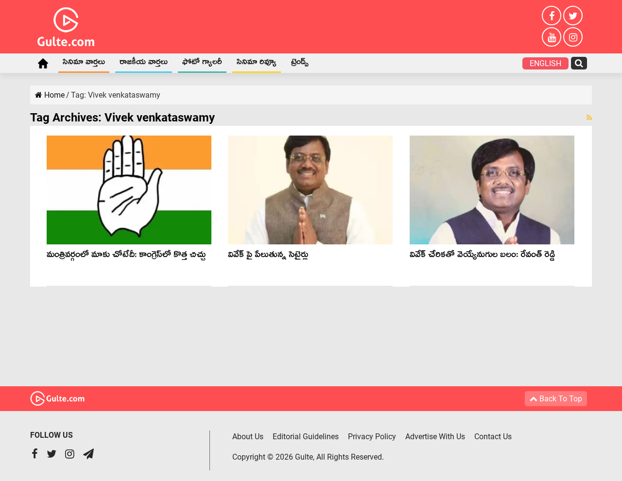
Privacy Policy (372, 436)
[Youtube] (551, 37)
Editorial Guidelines (306, 436)
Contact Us (493, 436)
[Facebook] (551, 15)
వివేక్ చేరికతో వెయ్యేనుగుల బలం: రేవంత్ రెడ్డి (482, 256)
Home (42, 63)
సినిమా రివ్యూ (256, 63)
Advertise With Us (435, 436)
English (545, 63)
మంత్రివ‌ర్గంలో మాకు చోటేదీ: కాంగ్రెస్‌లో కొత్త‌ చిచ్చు (126, 256)
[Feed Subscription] (589, 117)
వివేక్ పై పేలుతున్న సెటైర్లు (268, 256)
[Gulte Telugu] (65, 24)
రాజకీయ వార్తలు (144, 63)
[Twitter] (573, 15)
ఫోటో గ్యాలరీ (202, 63)
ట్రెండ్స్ (300, 63)
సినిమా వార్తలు (84, 63)
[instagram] (573, 37)
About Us (247, 436)
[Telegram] (88, 455)
